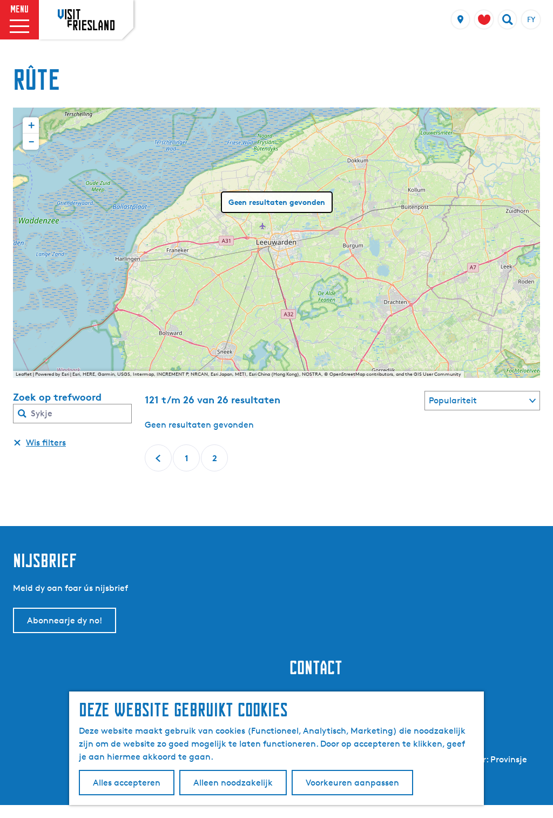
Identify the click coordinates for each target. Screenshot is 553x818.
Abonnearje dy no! (64, 620)
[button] (31, 125)
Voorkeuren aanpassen (352, 782)
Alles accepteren (126, 782)
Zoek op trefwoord (57, 397)
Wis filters (46, 442)
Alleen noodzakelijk (233, 782)
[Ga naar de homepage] (86, 19)
